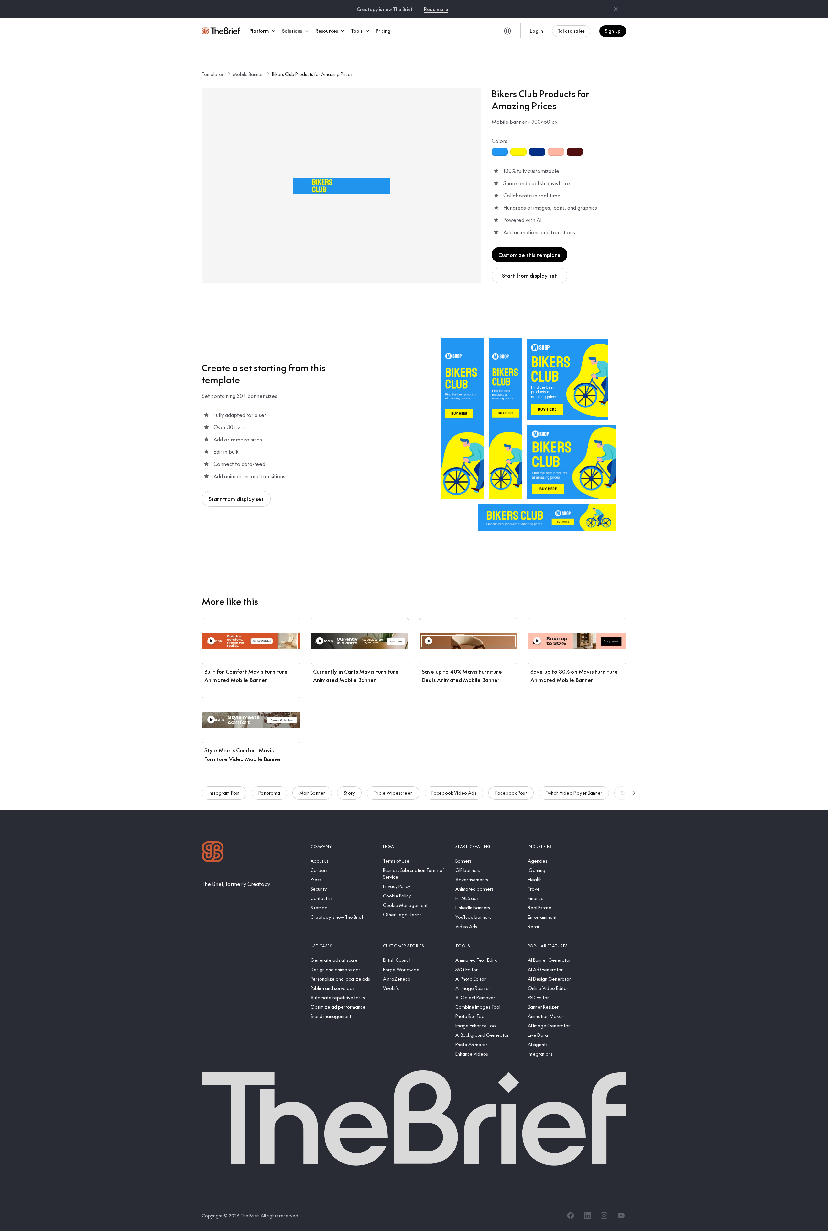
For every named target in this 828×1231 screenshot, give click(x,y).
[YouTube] (621, 1215)
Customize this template (529, 254)
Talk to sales (571, 30)
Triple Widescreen (393, 793)
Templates (213, 74)
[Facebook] (570, 1215)
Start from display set (529, 275)
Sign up (613, 30)
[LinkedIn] (587, 1215)
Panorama (269, 793)
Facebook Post (511, 793)
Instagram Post (224, 793)
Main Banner (312, 793)
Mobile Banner (248, 74)
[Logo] (213, 852)
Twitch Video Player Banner (574, 793)
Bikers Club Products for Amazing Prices (312, 74)
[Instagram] (604, 1215)
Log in (536, 30)
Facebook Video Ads (453, 793)
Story (349, 793)
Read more (436, 9)
